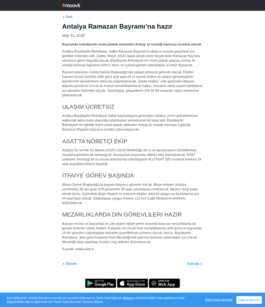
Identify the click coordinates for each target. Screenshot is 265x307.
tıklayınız (128, 298)
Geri (69, 17)
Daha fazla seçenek (218, 299)
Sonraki (193, 263)
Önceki (71, 263)
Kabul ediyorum (249, 300)
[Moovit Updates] (132, 5)
